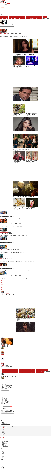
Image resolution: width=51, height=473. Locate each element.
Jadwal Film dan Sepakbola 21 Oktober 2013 (7, 225)
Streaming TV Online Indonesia (5, 386)
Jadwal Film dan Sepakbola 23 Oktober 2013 (7, 34)
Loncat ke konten (2, 0)
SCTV (7, 371)
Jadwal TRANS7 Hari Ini (4, 400)
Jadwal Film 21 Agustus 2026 (5, 418)
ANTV (8, 370)
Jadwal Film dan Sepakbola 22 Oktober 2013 (7, 216)
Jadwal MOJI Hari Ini (4, 395)
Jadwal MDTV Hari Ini (4, 392)
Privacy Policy (8, 426)
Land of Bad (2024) (4, 350)
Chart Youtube (42, 372)
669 (2, 285)
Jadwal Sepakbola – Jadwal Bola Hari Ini (7, 385)
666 (2, 283)
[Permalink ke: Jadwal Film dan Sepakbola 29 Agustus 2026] (2, 292)
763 (2, 288)
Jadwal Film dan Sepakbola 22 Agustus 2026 (7, 417)
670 (2, 286)
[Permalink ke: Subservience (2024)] (2, 353)
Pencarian (8, 3)
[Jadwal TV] (3, 2)
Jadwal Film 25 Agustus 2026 (5, 414)
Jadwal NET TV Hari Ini (4, 396)
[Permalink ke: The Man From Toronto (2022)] (7, 344)
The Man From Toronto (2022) (5, 346)
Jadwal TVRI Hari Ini (4, 403)
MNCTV (37, 370)
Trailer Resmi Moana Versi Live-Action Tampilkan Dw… (9, 376)
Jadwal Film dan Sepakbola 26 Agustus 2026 (7, 413)
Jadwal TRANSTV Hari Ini (5, 401)
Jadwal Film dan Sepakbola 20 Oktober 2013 (7, 233)
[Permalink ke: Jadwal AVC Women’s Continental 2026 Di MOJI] (2, 360)
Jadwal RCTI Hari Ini (4, 397)
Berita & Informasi (4, 375)
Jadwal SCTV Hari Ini (4, 399)
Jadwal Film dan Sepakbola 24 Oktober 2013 (7, 26)
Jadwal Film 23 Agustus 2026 (5, 416)
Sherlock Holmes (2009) (4, 259)
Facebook (3, 431)
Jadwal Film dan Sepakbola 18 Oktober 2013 (7, 250)
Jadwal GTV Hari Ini (4, 389)
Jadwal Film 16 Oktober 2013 (4, 277)
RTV (3, 371)
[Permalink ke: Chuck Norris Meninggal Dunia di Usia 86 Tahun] (2, 379)
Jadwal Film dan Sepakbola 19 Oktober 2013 (7, 242)
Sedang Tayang (4, 370)
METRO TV (33, 370)
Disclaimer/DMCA (2, 426)
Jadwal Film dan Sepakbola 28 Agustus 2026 (7, 411)
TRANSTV (16, 371)
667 (2, 284)
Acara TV (2, 361)
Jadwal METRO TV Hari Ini (5, 393)
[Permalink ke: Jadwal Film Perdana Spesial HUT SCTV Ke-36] (2, 364)
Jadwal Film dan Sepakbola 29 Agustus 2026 (7, 410)
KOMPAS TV (25, 370)
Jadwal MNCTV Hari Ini (4, 394)
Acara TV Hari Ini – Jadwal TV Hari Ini (6, 387)
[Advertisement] (22, 301)
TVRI (24, 371)
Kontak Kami (12, 426)
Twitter (3, 432)
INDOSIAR (16, 370)
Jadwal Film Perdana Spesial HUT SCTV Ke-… (8, 366)
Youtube (3, 434)
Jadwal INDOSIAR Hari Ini (5, 390)
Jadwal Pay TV (3, 384)
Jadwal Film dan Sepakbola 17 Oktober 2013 (7, 268)
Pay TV (29, 371)
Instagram (3, 433)
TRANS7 (12, 371)
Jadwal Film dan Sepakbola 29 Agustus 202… (7, 294)
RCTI (46, 370)
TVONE (20, 371)
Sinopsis (1, 258)
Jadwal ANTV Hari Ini (4, 388)
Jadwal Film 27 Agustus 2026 (5, 412)
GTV (12, 370)
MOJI (41, 370)
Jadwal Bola (33, 371)
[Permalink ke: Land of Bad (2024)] (2, 348)
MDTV (29, 370)
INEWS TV (21, 370)
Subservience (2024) (4, 355)
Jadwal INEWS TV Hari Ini (5, 391)
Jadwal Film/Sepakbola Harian (4, 24)
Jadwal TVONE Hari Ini (4, 402)
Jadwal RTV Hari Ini (4, 398)
